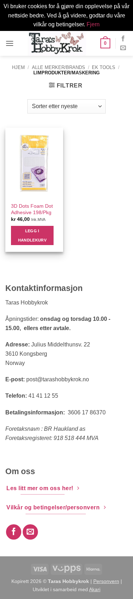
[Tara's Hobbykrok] (57, 43)
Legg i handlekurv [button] (32, 235)
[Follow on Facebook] (123, 39)
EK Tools (103, 67)
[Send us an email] (123, 48)
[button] (9, 43)
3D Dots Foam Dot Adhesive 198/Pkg (32, 209)
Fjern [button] (93, 24)
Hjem (18, 67)
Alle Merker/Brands (58, 67)
